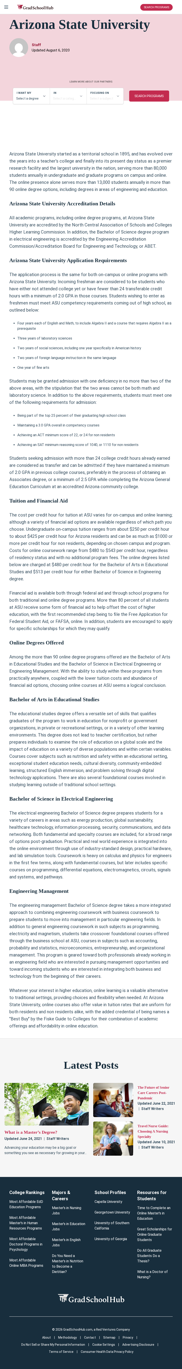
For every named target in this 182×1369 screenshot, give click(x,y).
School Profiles (110, 1192)
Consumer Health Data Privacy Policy (107, 1351)
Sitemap (109, 1337)
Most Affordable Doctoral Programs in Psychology (25, 1244)
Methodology (67, 1337)
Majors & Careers (61, 1195)
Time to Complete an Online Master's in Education (153, 1213)
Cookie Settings (103, 1344)
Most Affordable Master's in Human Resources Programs (25, 1223)
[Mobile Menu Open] (6, 7)
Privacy (128, 1337)
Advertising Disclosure (138, 1344)
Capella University (108, 1202)
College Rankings (27, 1192)
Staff (36, 45)
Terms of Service (61, 1351)
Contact (90, 1337)
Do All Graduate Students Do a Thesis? (149, 1255)
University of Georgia (111, 1239)
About (46, 1337)
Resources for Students (152, 1195)
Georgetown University (112, 1212)
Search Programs (156, 7)
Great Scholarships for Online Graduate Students (154, 1234)
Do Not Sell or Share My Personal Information (53, 1344)
